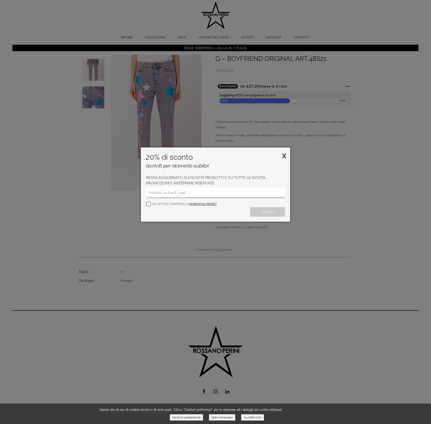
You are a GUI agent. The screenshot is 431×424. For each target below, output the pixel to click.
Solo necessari (222, 417)
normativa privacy (203, 204)
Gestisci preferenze (186, 417)
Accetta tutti (252, 417)
